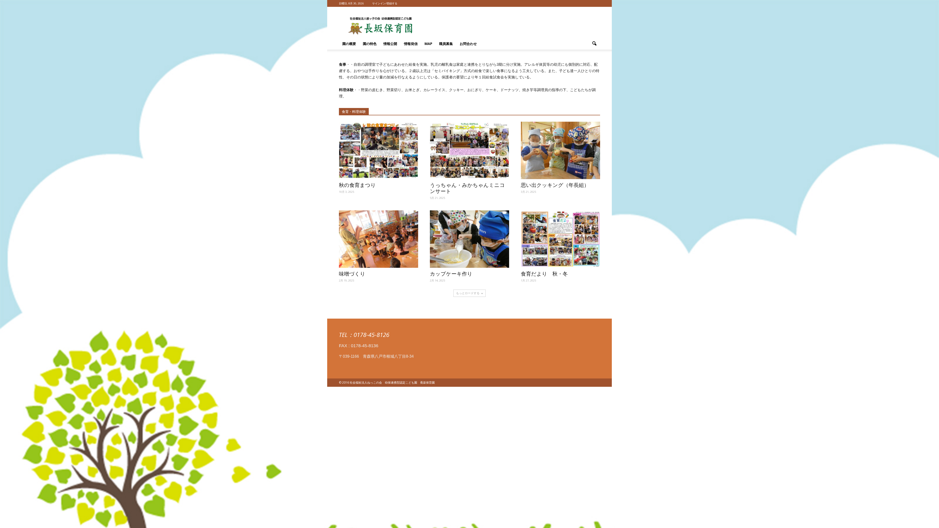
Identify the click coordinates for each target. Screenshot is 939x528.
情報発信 (411, 43)
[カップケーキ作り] (469, 239)
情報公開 (390, 43)
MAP (428, 43)
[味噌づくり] (378, 239)
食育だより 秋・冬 (544, 274)
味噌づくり (352, 274)
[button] (594, 44)
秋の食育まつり (357, 185)
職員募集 (446, 43)
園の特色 (370, 43)
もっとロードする (468, 293)
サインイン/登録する (384, 3)
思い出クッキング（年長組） (555, 185)
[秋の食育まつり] (378, 150)
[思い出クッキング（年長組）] (560, 150)
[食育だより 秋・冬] (560, 239)
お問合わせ (468, 43)
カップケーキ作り (451, 274)
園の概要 (349, 43)
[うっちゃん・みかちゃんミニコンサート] (469, 150)
